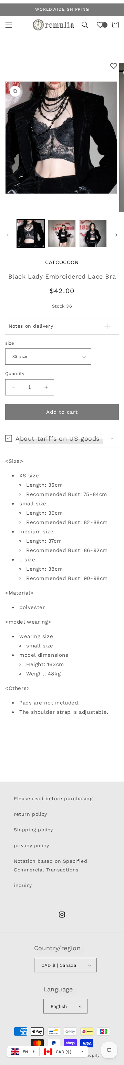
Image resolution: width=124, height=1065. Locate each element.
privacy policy (31, 845)
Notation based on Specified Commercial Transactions (50, 865)
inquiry (23, 885)
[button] (8, 24)
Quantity (14, 373)
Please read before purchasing (53, 798)
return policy (30, 814)
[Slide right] (116, 235)
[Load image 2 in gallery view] (61, 233)
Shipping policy (33, 829)
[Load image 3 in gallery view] (93, 233)
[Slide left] (7, 235)
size (9, 343)
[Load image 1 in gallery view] (30, 233)
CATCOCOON (62, 262)
